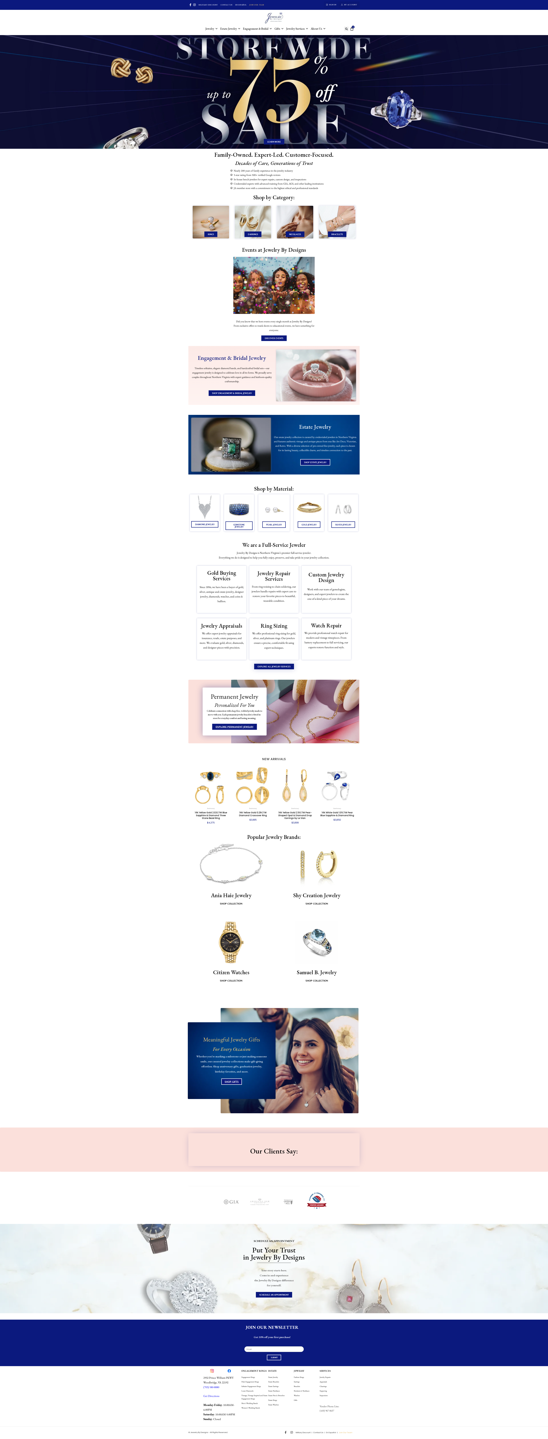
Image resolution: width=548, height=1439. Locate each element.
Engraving (323, 1391)
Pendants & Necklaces (301, 1391)
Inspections (324, 1395)
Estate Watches (273, 1404)
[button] (346, 29)
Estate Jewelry (228, 29)
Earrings (297, 1382)
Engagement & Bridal (255, 29)
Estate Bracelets (273, 1382)
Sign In (332, 5)
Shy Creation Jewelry (317, 895)
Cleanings (323, 1386)
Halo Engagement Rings (250, 1382)
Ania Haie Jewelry (231, 895)
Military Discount (208, 5)
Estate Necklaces (274, 1391)
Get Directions (211, 1396)
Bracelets (297, 1386)
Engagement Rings (248, 1377)
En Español (241, 5)
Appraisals (323, 1382)
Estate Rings (272, 1400)
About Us (316, 29)
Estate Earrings (273, 1386)
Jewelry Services (295, 29)
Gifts (277, 29)
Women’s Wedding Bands (250, 1408)
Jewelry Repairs (325, 1377)
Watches (297, 1395)
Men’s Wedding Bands (249, 1403)
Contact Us (226, 5)
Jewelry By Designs (199, 1432)
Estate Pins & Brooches (276, 1395)
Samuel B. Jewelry (317, 972)
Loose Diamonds (247, 1391)
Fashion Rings (299, 1377)
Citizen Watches (231, 972)
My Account (350, 5)
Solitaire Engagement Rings (251, 1386)
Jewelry (209, 29)
